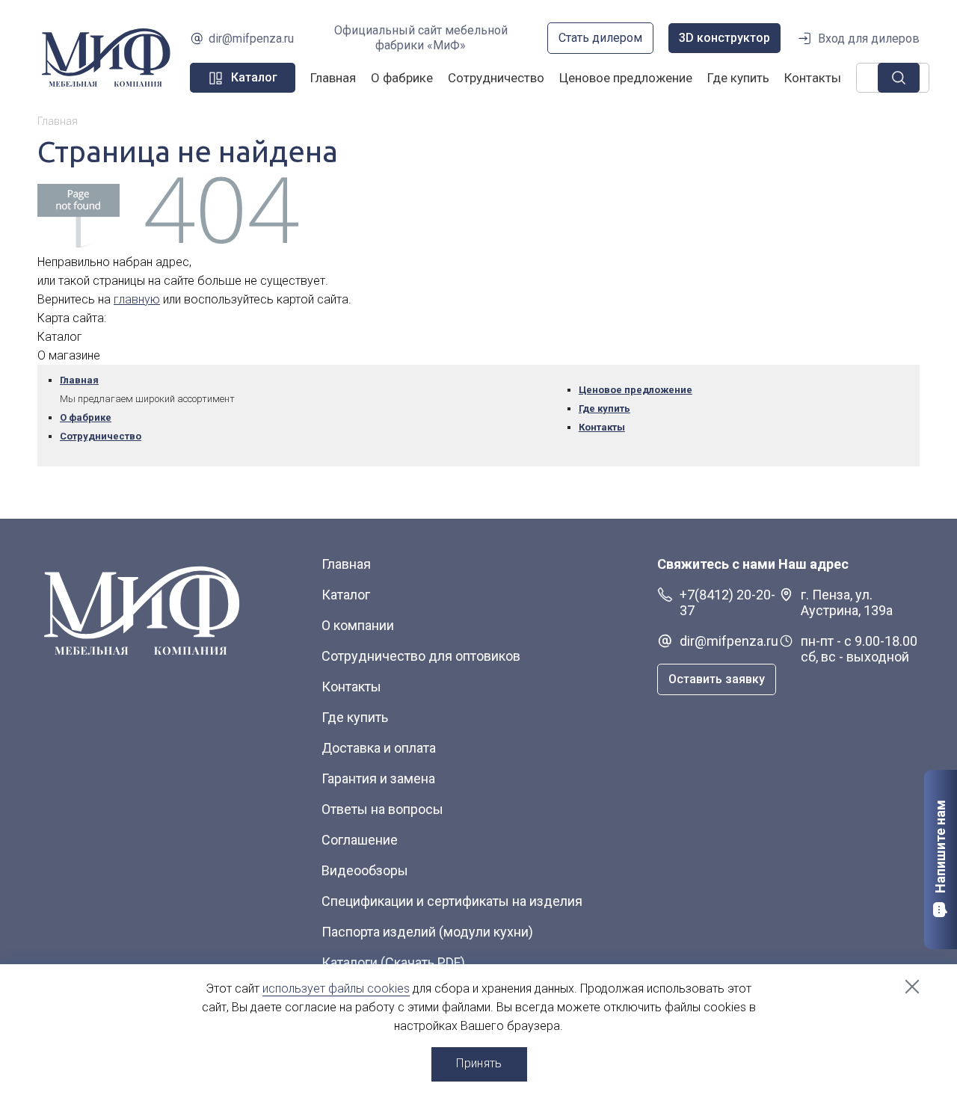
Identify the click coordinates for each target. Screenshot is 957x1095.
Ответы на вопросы (382, 809)
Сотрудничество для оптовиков (420, 656)
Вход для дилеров (869, 38)
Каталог (345, 594)
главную (137, 299)
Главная (333, 77)
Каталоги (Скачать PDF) (393, 962)
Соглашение (359, 840)
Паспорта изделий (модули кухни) (427, 932)
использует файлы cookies (336, 988)
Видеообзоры (364, 870)
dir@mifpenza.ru (251, 38)
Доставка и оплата (378, 748)
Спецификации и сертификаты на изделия (451, 901)
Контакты (812, 77)
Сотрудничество (496, 77)
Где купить (738, 77)
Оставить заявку (716, 679)
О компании (357, 625)
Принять (479, 1063)
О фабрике (402, 77)
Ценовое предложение (625, 77)
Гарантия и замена (378, 778)
